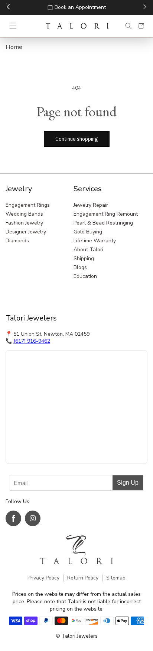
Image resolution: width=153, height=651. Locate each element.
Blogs (80, 267)
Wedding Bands (24, 213)
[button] (13, 26)
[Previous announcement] (8, 7)
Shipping (84, 258)
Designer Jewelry (26, 231)
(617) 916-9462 (31, 341)
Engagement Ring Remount (106, 213)
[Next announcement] (145, 7)
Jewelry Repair (91, 205)
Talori (68, 636)
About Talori (88, 249)
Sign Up (128, 482)
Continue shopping (76, 139)
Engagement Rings (28, 205)
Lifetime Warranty (95, 240)
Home (14, 47)
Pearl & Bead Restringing (103, 222)
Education (85, 276)
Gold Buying (88, 231)
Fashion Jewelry (24, 222)
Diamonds (17, 240)
